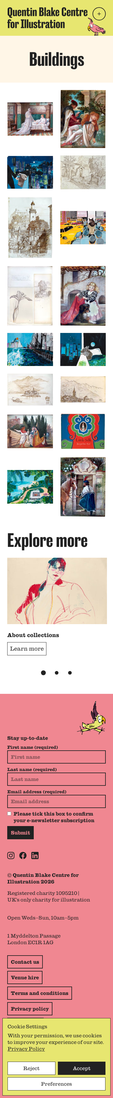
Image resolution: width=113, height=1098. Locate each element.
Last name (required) (32, 769)
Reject (31, 1068)
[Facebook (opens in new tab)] (23, 855)
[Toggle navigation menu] (99, 13)
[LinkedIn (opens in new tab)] (35, 855)
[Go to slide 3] (70, 672)
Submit (20, 832)
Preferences (56, 1084)
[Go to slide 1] (43, 672)
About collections (33, 635)
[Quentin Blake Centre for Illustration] (47, 18)
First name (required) (32, 747)
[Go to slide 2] (56, 672)
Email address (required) (36, 791)
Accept (81, 1068)
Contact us (25, 962)
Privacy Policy (26, 1048)
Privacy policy (30, 1008)
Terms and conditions (39, 993)
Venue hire (25, 977)
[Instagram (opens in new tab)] (10, 855)
